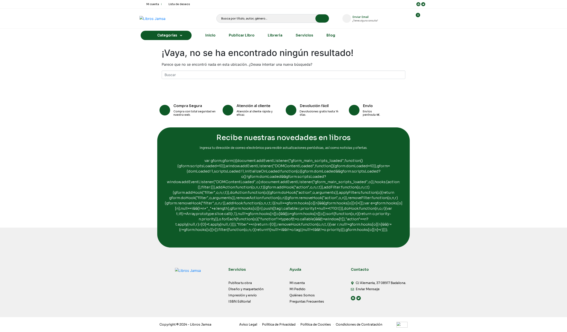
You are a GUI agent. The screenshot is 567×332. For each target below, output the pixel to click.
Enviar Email (360, 17)
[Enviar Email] (346, 18)
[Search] (322, 18)
